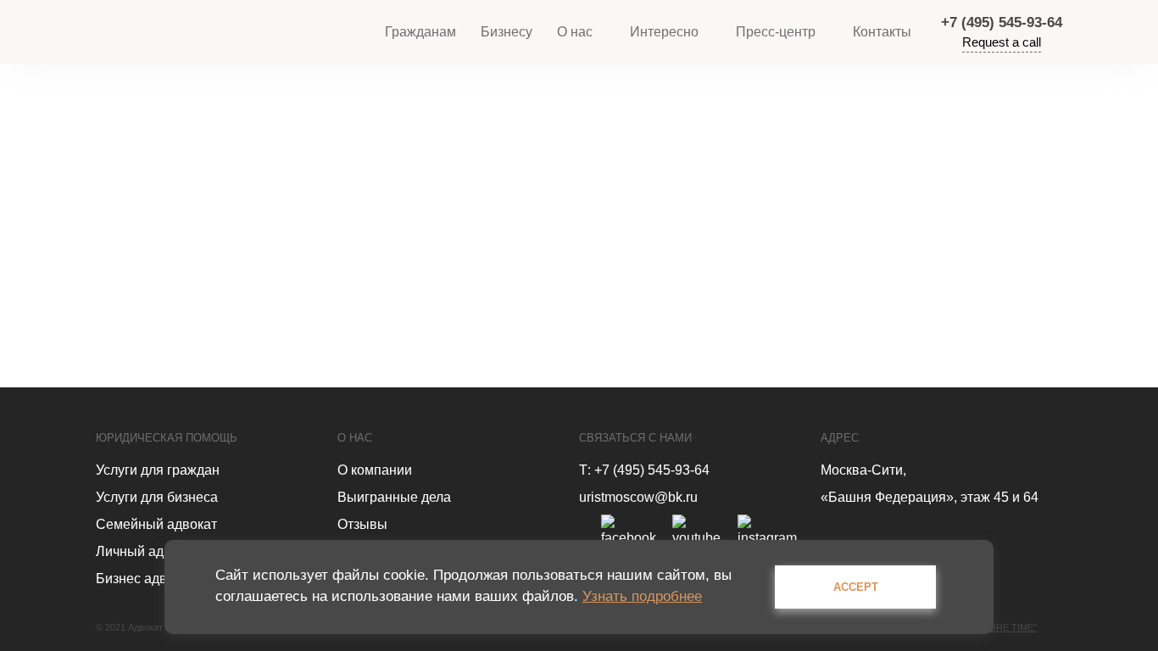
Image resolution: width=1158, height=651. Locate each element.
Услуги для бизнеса (157, 497)
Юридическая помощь (166, 437)
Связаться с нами (635, 437)
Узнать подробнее (642, 596)
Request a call (1001, 42)
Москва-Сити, (863, 470)
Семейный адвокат (156, 524)
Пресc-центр (776, 32)
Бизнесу (506, 32)
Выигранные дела (394, 497)
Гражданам (420, 32)
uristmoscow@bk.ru (638, 497)
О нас (575, 32)
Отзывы (362, 524)
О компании (374, 470)
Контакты (882, 32)
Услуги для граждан (158, 470)
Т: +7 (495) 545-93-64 (644, 470)
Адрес (840, 437)
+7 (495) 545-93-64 (1001, 22)
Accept (855, 587)
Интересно (664, 32)
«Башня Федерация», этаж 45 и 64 (929, 497)
